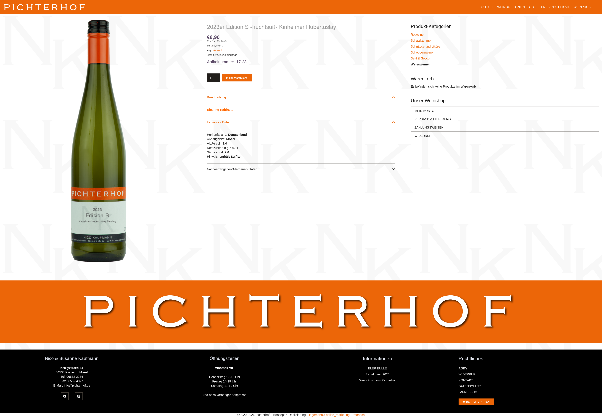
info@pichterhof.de (77, 385)
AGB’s (463, 368)
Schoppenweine (422, 52)
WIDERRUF (423, 135)
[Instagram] (79, 396)
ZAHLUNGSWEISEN (429, 127)
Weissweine (420, 64)
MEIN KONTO (424, 111)
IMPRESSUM (468, 392)
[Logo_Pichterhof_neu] (45, 7)
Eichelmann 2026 (377, 374)
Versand (217, 50)
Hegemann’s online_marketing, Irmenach (336, 415)
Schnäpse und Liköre (425, 46)
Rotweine (417, 34)
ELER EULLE (377, 368)
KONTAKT (466, 380)
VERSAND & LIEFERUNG (433, 119)
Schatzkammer (421, 40)
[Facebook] (65, 396)
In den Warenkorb (236, 78)
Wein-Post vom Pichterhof (377, 380)
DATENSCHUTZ (470, 386)
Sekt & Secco (420, 58)
